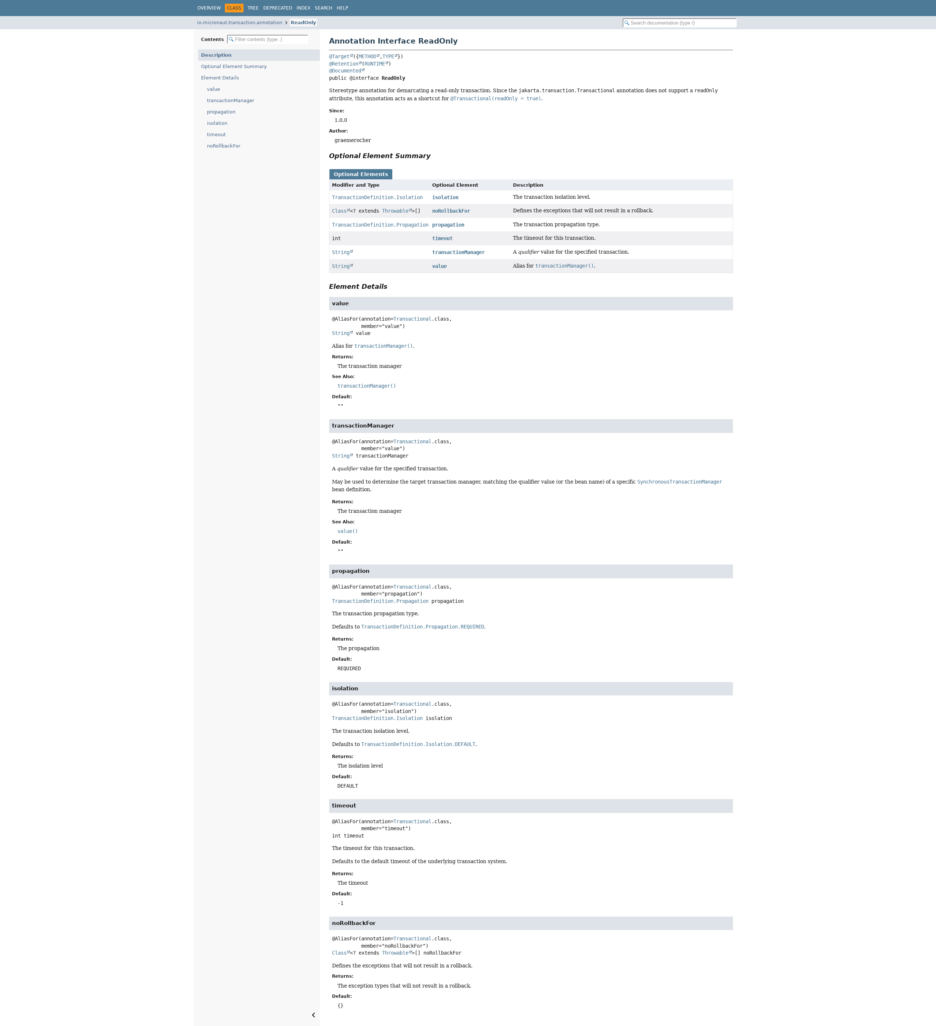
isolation (217, 123)
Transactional (412, 319)
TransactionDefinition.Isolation (377, 197)
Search (323, 8)
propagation (221, 112)
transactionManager (230, 100)
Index (303, 8)
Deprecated (277, 8)
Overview (209, 8)
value (213, 89)
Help (342, 8)
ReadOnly (303, 22)
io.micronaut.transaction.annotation (239, 22)
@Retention (343, 64)
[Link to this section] (436, 156)
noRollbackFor (223, 146)
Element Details (220, 78)
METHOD (367, 56)
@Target (339, 56)
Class (339, 211)
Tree (253, 8)
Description (216, 55)
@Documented (345, 71)
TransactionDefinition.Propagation (380, 225)
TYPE (388, 56)
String (341, 252)
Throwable (395, 211)
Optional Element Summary (234, 66)
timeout (216, 134)
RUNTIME (375, 64)
